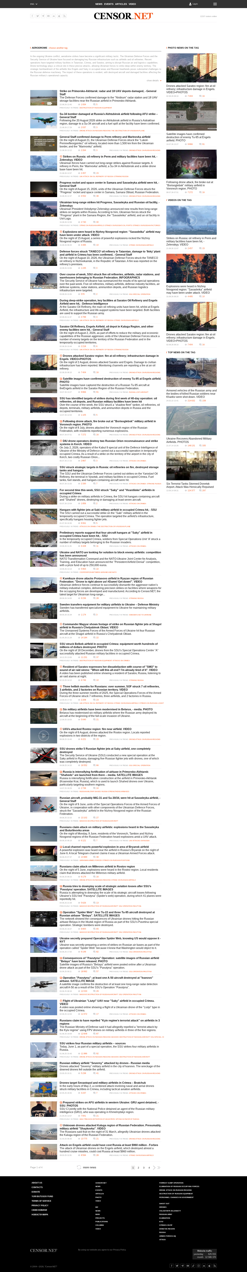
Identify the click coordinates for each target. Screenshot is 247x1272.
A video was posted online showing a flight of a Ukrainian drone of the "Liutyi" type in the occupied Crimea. (110, 1009)
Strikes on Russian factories (146, 225)
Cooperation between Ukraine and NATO (98, 572)
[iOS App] (59, 16)
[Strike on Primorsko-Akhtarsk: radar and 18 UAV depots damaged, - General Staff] (43, 98)
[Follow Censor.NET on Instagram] (199, 1266)
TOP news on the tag (181, 352)
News (98, 4)
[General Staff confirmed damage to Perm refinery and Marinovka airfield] (43, 143)
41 (97, 1073)
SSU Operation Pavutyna (130, 906)
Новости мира (40, 1214)
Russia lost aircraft (138, 392)
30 (97, 222)
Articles (121, 4)
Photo (98, 1197)
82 (97, 952)
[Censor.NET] (123, 16)
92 (97, 1054)
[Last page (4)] (159, 1168)
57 (97, 971)
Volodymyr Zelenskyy (170, 1211)
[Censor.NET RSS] (65, 16)
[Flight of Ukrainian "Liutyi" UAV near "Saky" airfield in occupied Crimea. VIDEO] (43, 1007)
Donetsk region (167, 1229)
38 (97, 196)
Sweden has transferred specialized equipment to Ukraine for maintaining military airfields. (108, 609)
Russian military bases (90, 791)
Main (97, 1214)
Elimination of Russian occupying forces (179, 1186)
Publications (101, 1222)
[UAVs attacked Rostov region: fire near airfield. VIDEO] (43, 735)
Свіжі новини (39, 1210)
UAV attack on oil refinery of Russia (96, 176)
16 (97, 372)
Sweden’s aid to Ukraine (140, 615)
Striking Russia (121, 176)
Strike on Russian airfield (91, 225)
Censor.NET (101, 1183)
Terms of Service (41, 1201)
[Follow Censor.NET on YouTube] (188, 1266)
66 (97, 765)
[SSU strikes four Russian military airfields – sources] (43, 1050)
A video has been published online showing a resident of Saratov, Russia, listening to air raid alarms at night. (110, 675)
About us (37, 1183)
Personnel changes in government (176, 1197)
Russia (162, 1232)
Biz (96, 1207)
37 (97, 657)
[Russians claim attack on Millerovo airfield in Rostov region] (43, 873)
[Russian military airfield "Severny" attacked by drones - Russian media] (43, 1069)
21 (97, 720)
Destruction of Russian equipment (95, 108)
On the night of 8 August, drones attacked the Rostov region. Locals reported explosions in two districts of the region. (105, 734)
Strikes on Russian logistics (153, 703)
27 (97, 818)
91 (97, 392)
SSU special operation (139, 294)
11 (97, 546)
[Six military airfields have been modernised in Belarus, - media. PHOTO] (43, 716)
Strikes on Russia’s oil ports (118, 225)
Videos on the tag (180, 200)
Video (132, 4)
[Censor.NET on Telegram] (43, 16)
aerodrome (39, 47)
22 (97, 569)
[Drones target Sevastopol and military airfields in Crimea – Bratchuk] (43, 1089)
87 (97, 1034)
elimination (164, 1218)
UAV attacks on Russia (139, 841)
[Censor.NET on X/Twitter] (38, 16)
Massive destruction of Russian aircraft (98, 821)
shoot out (164, 1204)
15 (97, 173)
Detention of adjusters (104, 1119)
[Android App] (54, 16)
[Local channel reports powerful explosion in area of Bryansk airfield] (43, 853)
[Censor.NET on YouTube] (48, 16)
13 (97, 903)
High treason (85, 1119)
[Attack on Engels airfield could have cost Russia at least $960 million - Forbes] (43, 1151)
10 (97, 245)
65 (97, 929)
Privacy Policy (40, 1205)
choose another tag (58, 48)
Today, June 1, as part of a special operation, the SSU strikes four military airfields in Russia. (109, 1048)
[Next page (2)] (154, 1168)
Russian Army (165, 1214)
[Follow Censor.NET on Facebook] (172, 1266)
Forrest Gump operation (171, 1183)
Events (108, 4)
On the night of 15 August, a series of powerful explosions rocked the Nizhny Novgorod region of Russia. (105, 240)
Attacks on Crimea (137, 461)
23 (97, 700)
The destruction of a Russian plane (128, 131)
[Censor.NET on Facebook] (32, 16)
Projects (100, 1218)
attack (162, 1240)
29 (97, 991)
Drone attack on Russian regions (95, 131)
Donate (36, 1192)
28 (97, 598)
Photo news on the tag (183, 47)
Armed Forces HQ (167, 1236)
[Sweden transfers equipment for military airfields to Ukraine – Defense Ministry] (43, 611)
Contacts (37, 1187)
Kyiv (161, 1222)
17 (97, 1014)
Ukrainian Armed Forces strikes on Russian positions (104, 860)
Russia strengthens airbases (115, 791)
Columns (99, 1225)
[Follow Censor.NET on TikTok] (193, 1266)
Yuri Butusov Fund (42, 1196)
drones (163, 1207)
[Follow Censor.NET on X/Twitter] (177, 1266)
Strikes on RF (165, 1225)
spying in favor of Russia (127, 1119)
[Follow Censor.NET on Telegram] (182, 1266)
